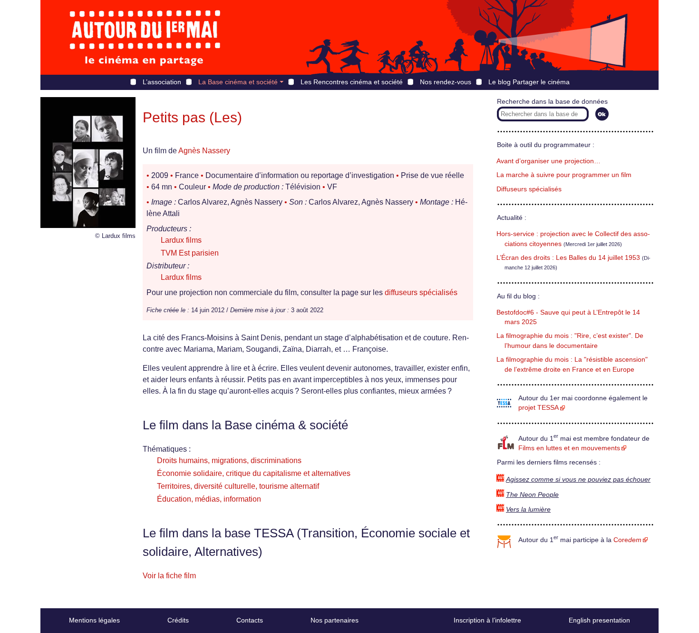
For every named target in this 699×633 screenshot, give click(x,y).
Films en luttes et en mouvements (569, 448)
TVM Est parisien (190, 253)
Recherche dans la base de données (552, 101)
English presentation (599, 620)
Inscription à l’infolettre (487, 620)
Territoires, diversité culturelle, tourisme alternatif (238, 486)
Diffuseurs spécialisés (529, 189)
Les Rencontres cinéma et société (352, 82)
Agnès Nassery (204, 151)
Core (627, 540)
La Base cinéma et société (238, 82)
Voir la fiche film (169, 576)
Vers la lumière (528, 509)
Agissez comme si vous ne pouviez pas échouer (578, 479)
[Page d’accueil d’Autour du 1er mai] (145, 37)
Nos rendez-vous (445, 82)
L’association (162, 82)
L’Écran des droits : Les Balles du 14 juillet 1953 (568, 257)
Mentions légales (94, 620)
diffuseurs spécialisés (421, 292)
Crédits (178, 620)
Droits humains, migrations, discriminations (229, 460)
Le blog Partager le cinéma (529, 82)
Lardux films (181, 240)
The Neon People (532, 494)
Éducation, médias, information (209, 499)
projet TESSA (538, 407)
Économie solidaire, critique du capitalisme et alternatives (253, 473)
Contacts (249, 620)
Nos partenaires (335, 620)
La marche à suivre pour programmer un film (563, 174)
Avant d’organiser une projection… (548, 161)
